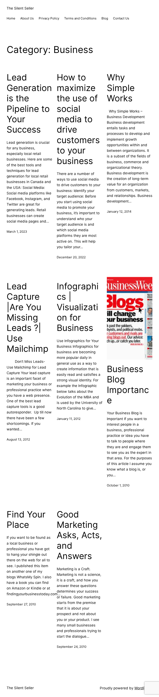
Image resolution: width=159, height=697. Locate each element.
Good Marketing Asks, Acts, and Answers (79, 535)
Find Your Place (26, 519)
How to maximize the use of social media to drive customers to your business (78, 119)
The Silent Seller (20, 8)
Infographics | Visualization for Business (78, 307)
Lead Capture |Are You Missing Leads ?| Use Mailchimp (27, 317)
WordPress (143, 688)
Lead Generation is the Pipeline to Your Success (29, 103)
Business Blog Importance (128, 384)
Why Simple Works (121, 87)
